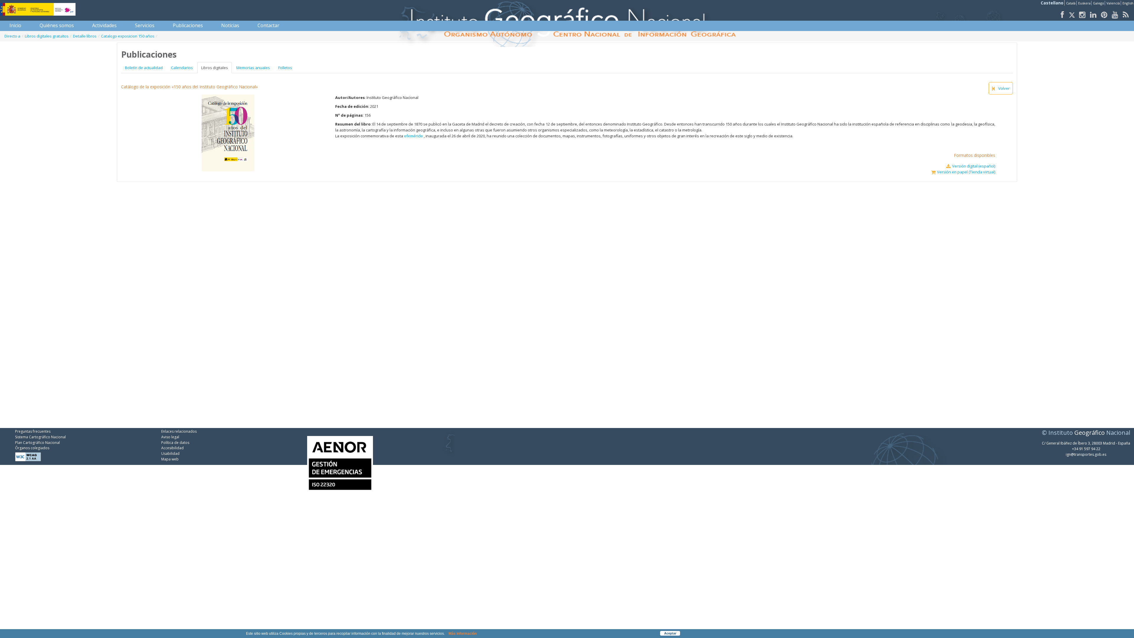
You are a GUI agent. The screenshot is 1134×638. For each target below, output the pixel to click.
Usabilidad (170, 453)
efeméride (414, 136)
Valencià (1113, 3)
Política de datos (175, 442)
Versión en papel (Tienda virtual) (966, 172)
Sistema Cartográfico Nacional (40, 437)
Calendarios (182, 67)
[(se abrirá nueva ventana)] (340, 459)
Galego (1098, 3)
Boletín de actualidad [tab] (144, 67)
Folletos (285, 67)
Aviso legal (170, 437)
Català (1071, 3)
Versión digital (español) (973, 166)
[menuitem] (15, 25)
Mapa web (170, 459)
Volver (1004, 88)
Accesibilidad (172, 447)
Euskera (1084, 3)
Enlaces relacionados (179, 431)
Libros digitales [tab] (214, 67)
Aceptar (670, 633)
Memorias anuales (253, 67)
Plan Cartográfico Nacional (37, 442)
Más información (463, 634)
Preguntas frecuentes (32, 431)
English (1127, 3)
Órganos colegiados (32, 447)
